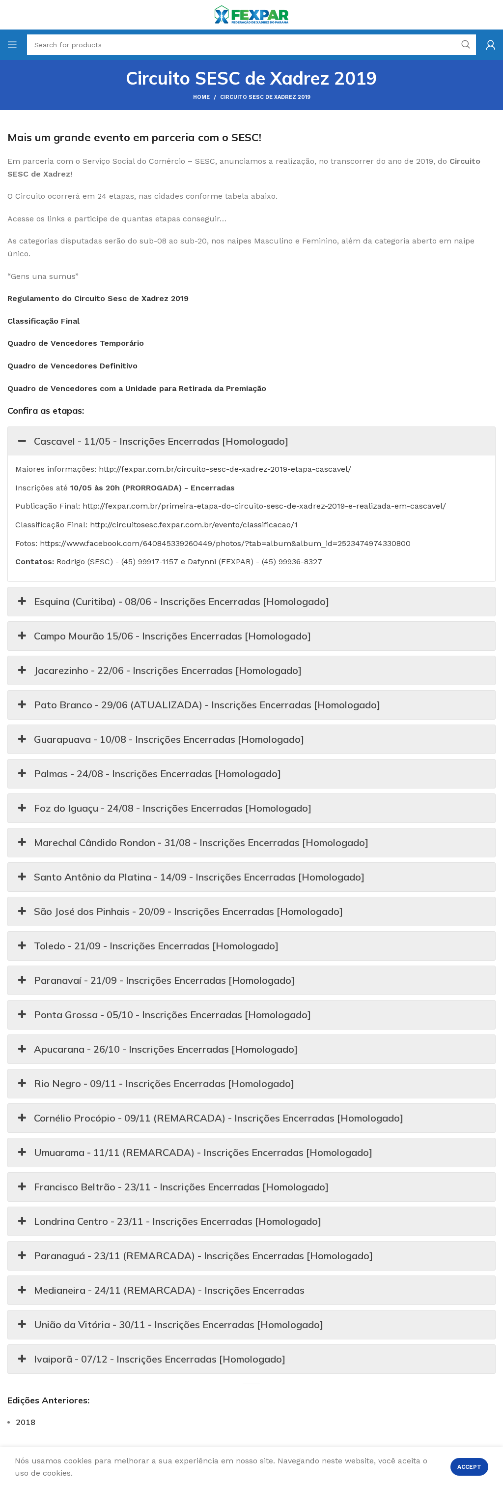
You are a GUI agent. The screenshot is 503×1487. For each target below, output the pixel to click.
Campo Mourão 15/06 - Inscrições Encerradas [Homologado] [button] (172, 636)
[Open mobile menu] (12, 45)
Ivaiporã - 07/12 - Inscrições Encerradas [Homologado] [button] (159, 1359)
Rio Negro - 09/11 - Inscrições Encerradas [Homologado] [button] (164, 1083)
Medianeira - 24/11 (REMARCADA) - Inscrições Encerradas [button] (169, 1290)
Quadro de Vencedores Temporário (75, 343)
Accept (469, 1466)
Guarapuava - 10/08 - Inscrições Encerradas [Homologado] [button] (169, 739)
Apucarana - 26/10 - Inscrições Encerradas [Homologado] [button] (166, 1049)
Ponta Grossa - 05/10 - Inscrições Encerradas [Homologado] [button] (172, 1014)
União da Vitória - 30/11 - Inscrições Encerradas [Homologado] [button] (178, 1324)
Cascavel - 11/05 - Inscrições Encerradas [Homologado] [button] (161, 441)
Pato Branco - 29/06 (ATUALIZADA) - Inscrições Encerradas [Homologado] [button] (207, 704)
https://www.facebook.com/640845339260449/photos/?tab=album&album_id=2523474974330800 (225, 543)
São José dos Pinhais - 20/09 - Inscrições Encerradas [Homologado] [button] (188, 911)
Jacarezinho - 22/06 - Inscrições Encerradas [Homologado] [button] (168, 670)
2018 (25, 1422)
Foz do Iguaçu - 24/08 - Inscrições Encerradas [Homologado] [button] (172, 808)
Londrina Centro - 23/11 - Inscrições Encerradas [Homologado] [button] (177, 1221)
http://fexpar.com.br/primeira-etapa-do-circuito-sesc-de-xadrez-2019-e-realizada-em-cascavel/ (264, 506)
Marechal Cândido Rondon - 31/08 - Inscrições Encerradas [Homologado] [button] (201, 842)
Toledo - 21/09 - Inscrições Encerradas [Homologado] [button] (156, 946)
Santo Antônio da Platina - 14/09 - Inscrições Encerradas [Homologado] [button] (199, 877)
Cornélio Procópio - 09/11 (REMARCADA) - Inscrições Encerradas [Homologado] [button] (218, 1118)
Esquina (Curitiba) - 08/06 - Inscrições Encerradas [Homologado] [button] (181, 601)
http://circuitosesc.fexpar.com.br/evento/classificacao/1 (194, 524)
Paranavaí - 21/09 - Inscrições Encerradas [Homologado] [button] (164, 980)
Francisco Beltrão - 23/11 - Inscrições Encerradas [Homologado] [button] (181, 1187)
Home (201, 97)
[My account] (491, 45)
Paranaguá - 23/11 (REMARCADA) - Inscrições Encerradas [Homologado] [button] (203, 1255)
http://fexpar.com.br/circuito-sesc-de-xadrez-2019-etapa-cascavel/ (225, 469)
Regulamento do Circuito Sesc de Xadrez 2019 (98, 298)
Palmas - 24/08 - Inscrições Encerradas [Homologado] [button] (157, 773)
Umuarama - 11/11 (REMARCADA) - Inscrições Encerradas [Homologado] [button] (203, 1152)
